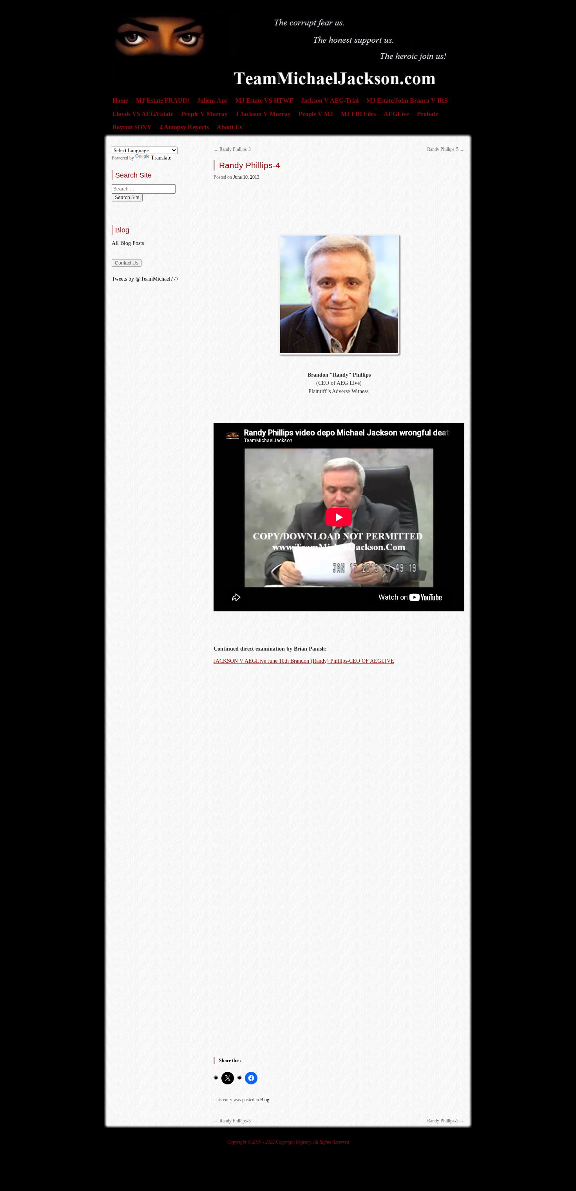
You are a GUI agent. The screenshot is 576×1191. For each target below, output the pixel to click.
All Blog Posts (128, 243)
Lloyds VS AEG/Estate (142, 114)
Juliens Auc (212, 100)
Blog (264, 1099)
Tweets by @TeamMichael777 (145, 279)
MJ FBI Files (358, 114)
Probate (427, 114)
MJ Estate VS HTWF (264, 100)
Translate (161, 158)
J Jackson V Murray (263, 114)
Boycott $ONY (132, 127)
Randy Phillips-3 (232, 149)
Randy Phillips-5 (445, 149)
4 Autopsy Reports (184, 127)
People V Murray (204, 114)
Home (120, 100)
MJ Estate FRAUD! (162, 100)
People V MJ (316, 114)
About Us (229, 127)
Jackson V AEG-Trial (330, 100)
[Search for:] (144, 189)
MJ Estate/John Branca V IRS (407, 100)
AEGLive (396, 114)
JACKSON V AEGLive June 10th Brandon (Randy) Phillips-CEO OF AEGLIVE (304, 661)
